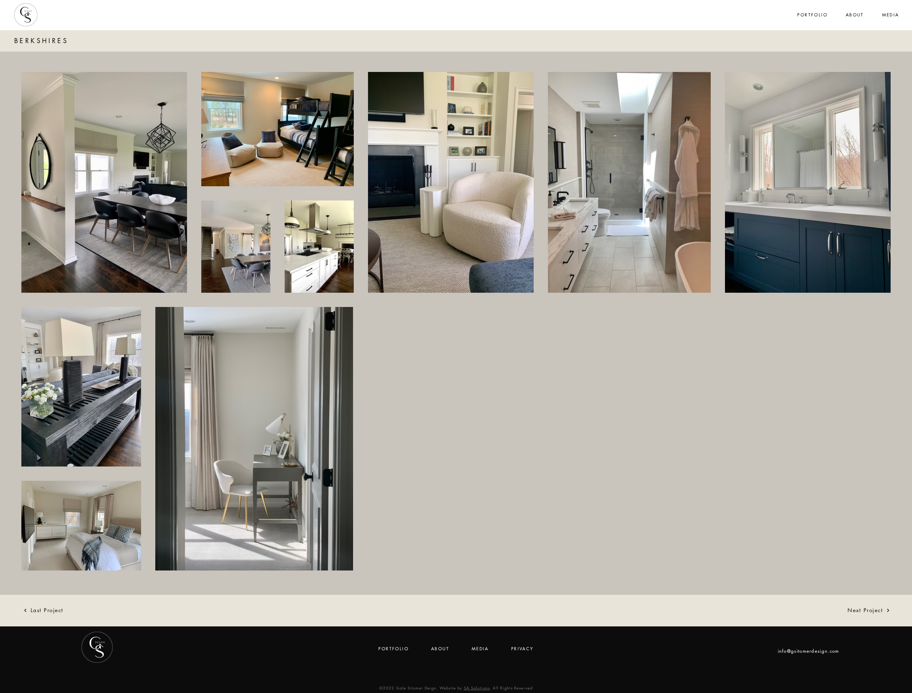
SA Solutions (477, 688)
